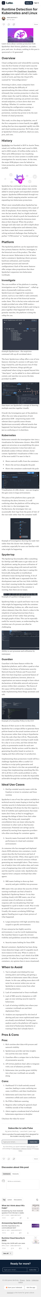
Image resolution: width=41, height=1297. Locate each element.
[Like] (4, 24)
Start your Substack (15, 1287)
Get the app (31, 1287)
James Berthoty (12, 17)
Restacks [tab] (16, 1174)
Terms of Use (31, 1146)
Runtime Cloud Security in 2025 (13, 1239)
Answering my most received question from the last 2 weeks (13, 1212)
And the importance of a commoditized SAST (10, 1227)
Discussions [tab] (18, 1200)
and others (6, 74)
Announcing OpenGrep (12, 1223)
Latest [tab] (9, 1200)
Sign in (36, 3)
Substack (10, 1293)
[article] (20, 1211)
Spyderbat (6, 145)
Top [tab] (4, 1200)
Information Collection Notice (22, 1149)
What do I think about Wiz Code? (13, 1206)
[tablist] (11, 1174)
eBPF (36, 123)
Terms (28, 1280)
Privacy (22, 1280)
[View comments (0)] (9, 24)
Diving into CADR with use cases (13, 1243)
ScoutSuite (32, 71)
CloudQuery (22, 71)
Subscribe (29, 3)
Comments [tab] (6, 1174)
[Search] (37, 1200)
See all (6, 1253)
